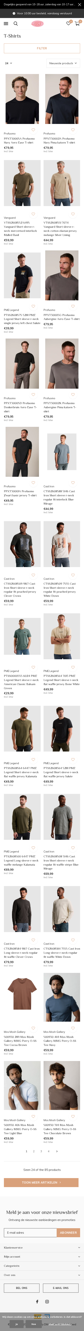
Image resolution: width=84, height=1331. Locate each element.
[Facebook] (37, 1301)
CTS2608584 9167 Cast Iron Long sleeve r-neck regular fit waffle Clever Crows (22, 952)
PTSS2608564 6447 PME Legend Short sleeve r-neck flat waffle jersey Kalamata (21, 772)
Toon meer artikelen (40, 1182)
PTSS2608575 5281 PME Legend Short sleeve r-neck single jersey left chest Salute (22, 319)
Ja (16, 1324)
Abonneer (68, 1232)
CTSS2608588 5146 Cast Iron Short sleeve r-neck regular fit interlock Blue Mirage (59, 497)
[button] (6, 23)
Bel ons (21, 1287)
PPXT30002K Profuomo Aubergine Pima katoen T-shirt (60, 407)
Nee (33, 1324)
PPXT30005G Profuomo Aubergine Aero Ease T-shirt (62, 317)
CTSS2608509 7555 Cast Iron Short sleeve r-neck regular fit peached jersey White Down (60, 589)
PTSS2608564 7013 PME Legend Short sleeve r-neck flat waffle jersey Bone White (62, 680)
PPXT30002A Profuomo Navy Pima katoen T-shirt (59, 140)
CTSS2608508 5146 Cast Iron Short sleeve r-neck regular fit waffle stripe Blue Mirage (61, 862)
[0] (77, 23)
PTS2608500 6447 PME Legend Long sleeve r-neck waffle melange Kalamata (21, 860)
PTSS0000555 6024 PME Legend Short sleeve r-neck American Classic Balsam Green (21, 682)
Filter (42, 48)
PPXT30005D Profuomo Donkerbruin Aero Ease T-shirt (20, 407)
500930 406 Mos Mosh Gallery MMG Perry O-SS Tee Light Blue (20, 1129)
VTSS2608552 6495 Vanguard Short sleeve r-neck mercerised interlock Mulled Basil (20, 228)
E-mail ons (61, 1287)
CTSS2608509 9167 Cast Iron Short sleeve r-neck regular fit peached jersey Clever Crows (20, 589)
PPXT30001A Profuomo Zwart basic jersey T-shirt (20, 493)
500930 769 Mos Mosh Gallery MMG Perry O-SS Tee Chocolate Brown (60, 1129)
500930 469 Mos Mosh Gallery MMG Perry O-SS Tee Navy (60, 1041)
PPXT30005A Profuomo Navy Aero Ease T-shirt (19, 140)
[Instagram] (47, 1301)
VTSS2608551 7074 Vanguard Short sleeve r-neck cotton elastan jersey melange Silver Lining (60, 228)
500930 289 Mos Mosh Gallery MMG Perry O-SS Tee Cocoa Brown (20, 1041)
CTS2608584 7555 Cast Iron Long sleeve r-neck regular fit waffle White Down (62, 952)
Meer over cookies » (60, 1324)
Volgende (56, 1151)
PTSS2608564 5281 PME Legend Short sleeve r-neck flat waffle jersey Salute (61, 772)
